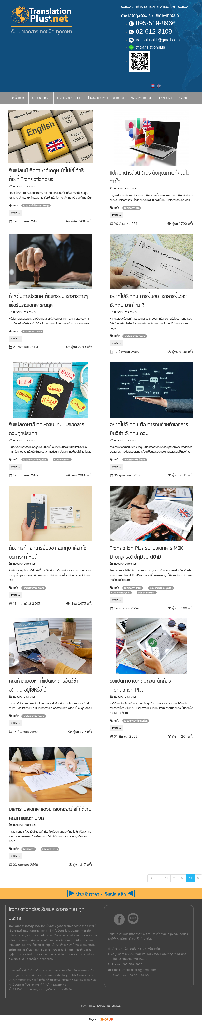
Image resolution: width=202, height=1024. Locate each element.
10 (166, 878)
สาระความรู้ (30, 186)
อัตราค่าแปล (140, 98)
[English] (158, 86)
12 (182, 878)
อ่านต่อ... (15, 212)
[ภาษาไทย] (153, 86)
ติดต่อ (183, 98)
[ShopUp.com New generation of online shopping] (106, 1019)
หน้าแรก (18, 98)
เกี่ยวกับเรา (41, 98)
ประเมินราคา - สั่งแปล (105, 98)
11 (174, 878)
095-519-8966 (156, 23)
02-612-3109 (154, 31)
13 (190, 878)
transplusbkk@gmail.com (158, 40)
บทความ (164, 98)
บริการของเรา (68, 98)
